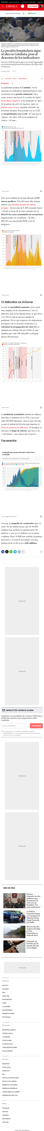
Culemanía (6, 1037)
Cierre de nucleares (14, 2)
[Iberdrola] (32, 13)
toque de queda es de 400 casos (14, 427)
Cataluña (8, 78)
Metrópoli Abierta (9, 1030)
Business (5, 989)
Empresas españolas (9, 1088)
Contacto (6, 1071)
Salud (15, 78)
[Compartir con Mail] (19, 551)
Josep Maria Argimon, (10, 100)
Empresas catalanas (9, 1085)
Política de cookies (9, 1081)
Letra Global (7, 1040)
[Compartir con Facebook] (3, 551)
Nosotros (6, 1064)
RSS (3, 1074)
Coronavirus (22, 78)
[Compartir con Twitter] (7, 551)
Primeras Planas (8, 1014)
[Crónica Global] (13, 6)
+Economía (6, 1006)
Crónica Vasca (7, 1033)
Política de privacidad (10, 1078)
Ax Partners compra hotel (29, 2)
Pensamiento (7, 999)
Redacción (5, 83)
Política (5, 985)
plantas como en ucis (10, 107)
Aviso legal (6, 1067)
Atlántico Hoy (7, 1044)
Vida (3, 992)
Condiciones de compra (11, 1092)
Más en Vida (9, 888)
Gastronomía (7, 1010)
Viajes (4, 1003)
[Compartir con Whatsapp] (11, 551)
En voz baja (6, 1017)
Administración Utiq (10, 1095)
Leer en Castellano (6, 9)
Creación (5, 996)
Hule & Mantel (7, 1051)
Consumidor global (9, 1047)
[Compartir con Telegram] (15, 551)
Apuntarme (36, 726)
